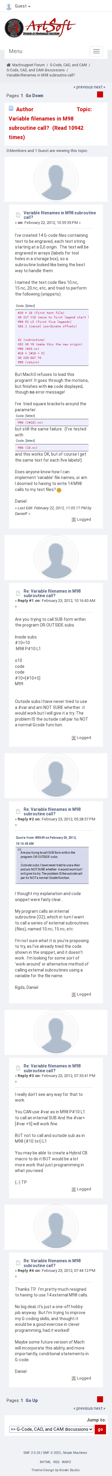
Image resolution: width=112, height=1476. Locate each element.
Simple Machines (75, 1452)
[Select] (30, 306)
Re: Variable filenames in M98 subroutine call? (52, 593)
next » (99, 87)
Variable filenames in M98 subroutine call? (60, 215)
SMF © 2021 (52, 1452)
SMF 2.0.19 (31, 1452)
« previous (83, 87)
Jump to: (96, 1420)
